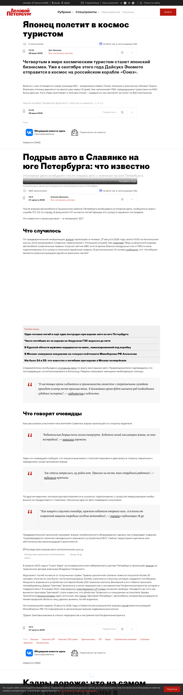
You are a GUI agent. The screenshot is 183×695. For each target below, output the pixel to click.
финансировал (46, 596)
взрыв (69, 239)
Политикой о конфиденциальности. (79, 690)
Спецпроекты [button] (87, 12)
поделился (50, 478)
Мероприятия (111, 12)
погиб (125, 605)
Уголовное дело (42, 642)
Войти (168, 12)
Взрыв (108, 639)
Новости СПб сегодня (68, 639)
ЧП (100, 639)
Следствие (145, 639)
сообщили (132, 249)
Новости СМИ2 (31, 142)
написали (68, 439)
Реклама (128, 12)
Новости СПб (48, 639)
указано (115, 516)
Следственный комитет (125, 639)
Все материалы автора (60, 53)
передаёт (118, 242)
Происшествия (88, 639)
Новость (34, 639)
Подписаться (92, 3)
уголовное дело (67, 368)
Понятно (172, 689)
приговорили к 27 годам (91, 589)
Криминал (28, 642)
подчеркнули (76, 393)
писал (82, 596)
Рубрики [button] (65, 12)
